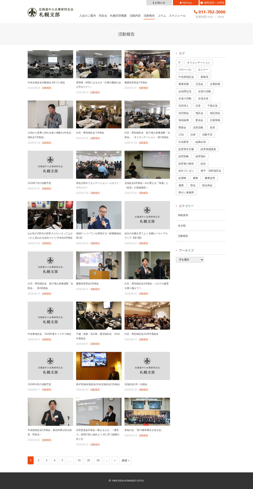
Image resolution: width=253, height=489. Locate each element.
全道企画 (203, 98)
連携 (181, 185)
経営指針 (200, 156)
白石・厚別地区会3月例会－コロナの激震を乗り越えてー (147, 286)
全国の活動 (204, 91)
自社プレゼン (186, 170)
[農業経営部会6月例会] (99, 265)
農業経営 (210, 178)
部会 (192, 185)
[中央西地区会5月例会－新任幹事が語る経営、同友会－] (50, 412)
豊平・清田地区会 (211, 170)
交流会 (199, 84)
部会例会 (207, 185)
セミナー (203, 69)
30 (98, 460)
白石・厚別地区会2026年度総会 (142, 333)
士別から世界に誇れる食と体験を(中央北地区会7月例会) (49, 135)
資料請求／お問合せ (214, 3)
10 (79, 460)
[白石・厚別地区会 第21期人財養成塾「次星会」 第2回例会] (50, 265)
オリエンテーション (198, 62)
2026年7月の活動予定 (39, 182)
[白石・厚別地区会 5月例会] (99, 115)
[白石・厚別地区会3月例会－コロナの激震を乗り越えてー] (147, 265)
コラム (162, 15)
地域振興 (183, 120)
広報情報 (215, 120)
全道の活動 (184, 98)
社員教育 (183, 142)
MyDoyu (187, 2)
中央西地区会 (186, 77)
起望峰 (182, 178)
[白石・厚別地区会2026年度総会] (147, 316)
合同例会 (183, 113)
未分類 (182, 225)
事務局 (204, 77)
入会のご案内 (87, 15)
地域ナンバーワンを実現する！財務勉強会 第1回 (98, 235)
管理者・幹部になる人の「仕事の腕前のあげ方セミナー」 (98, 84)
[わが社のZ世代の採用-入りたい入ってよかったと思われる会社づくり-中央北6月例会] (50, 215)
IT (179, 62)
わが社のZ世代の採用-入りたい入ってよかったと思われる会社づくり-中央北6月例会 (50, 235)
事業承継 (183, 84)
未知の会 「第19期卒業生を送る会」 (144, 430)
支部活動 (198, 127)
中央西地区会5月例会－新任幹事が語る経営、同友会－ (50, 432)
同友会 (103, 15)
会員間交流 (184, 91)
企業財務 (215, 84)
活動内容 (135, 15)
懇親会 (182, 127)
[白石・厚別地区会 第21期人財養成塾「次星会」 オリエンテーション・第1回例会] (147, 115)
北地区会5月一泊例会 (136, 384)
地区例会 (215, 113)
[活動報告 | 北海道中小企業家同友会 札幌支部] (50, 14)
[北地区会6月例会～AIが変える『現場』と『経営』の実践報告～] (147, 165)
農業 (195, 178)
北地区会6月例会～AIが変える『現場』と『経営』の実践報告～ (146, 185)
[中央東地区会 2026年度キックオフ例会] (50, 316)
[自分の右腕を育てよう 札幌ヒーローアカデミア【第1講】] (147, 215)
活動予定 (207, 134)
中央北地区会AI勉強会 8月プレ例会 (46, 82)
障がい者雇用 (186, 192)
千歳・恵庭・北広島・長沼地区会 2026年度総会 (98, 336)
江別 (181, 134)
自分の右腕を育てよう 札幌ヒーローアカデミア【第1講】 (146, 235)
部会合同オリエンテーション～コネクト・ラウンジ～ (98, 185)
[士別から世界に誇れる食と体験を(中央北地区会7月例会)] (50, 115)
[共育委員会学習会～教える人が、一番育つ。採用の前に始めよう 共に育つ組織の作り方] (99, 412)
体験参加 (183, 215)
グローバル (184, 69)
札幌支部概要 (118, 15)
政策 (212, 127)
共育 (198, 105)
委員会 (199, 120)
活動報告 (149, 15)
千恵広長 (212, 105)
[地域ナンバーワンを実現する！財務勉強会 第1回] (99, 215)
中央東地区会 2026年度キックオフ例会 (49, 333)
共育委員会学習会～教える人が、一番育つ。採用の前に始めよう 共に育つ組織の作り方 (97, 434)
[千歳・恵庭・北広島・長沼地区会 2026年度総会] (99, 316)
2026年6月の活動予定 (39, 384)
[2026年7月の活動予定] (50, 165)
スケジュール (177, 15)
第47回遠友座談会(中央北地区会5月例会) (98, 384)
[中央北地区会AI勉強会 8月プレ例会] (50, 64)
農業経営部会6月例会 (87, 283)
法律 (192, 134)
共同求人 (183, 105)
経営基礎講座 (208, 149)
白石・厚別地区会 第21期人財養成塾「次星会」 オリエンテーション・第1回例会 (147, 135)
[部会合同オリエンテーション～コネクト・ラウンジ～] (99, 165)
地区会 (199, 113)
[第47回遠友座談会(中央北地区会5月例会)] (99, 366)
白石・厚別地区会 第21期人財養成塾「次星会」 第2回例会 (50, 286)
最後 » (125, 460)
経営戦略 (183, 156)
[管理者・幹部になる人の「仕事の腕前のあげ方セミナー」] (99, 64)
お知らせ (160, 2)
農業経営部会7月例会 (136, 82)
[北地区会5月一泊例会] (147, 366)
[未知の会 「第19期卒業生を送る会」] (147, 412)
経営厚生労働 (186, 149)
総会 (203, 163)
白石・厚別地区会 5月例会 (90, 132)
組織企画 (200, 142)
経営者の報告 (186, 163)
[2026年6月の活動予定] (50, 366)
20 (88, 460)
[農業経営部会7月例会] (147, 64)
